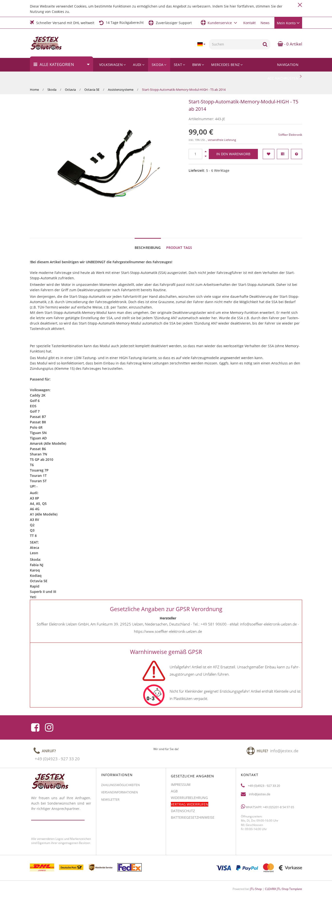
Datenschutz (183, 810)
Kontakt (249, 22)
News (265, 22)
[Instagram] (49, 727)
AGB (174, 791)
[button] (219, 22)
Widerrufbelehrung (189, 797)
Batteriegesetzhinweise (192, 817)
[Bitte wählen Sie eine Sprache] (201, 44)
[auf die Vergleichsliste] (282, 154)
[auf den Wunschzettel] (268, 154)
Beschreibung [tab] (148, 247)
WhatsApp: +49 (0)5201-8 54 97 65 (269, 807)
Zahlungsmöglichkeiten (120, 785)
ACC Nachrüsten (282, 78)
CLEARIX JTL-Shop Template (283, 889)
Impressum (181, 784)
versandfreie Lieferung (222, 140)
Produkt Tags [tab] (179, 247)
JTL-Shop (256, 889)
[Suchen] (265, 44)
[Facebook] (35, 727)
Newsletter (110, 800)
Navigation (287, 64)
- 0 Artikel (292, 44)
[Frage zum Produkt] (296, 154)
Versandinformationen (119, 792)
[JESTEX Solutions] (49, 43)
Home (34, 89)
